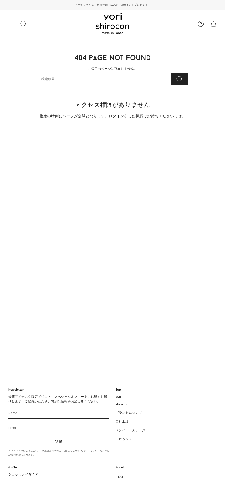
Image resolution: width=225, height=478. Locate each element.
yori (118, 396)
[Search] (179, 79)
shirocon (122, 404)
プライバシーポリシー (87, 451)
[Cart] (213, 23)
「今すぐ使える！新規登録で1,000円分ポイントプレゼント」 (113, 4)
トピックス (124, 439)
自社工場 (122, 421)
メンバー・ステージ (130, 430)
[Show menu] (10, 23)
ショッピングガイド (23, 474)
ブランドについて (129, 413)
